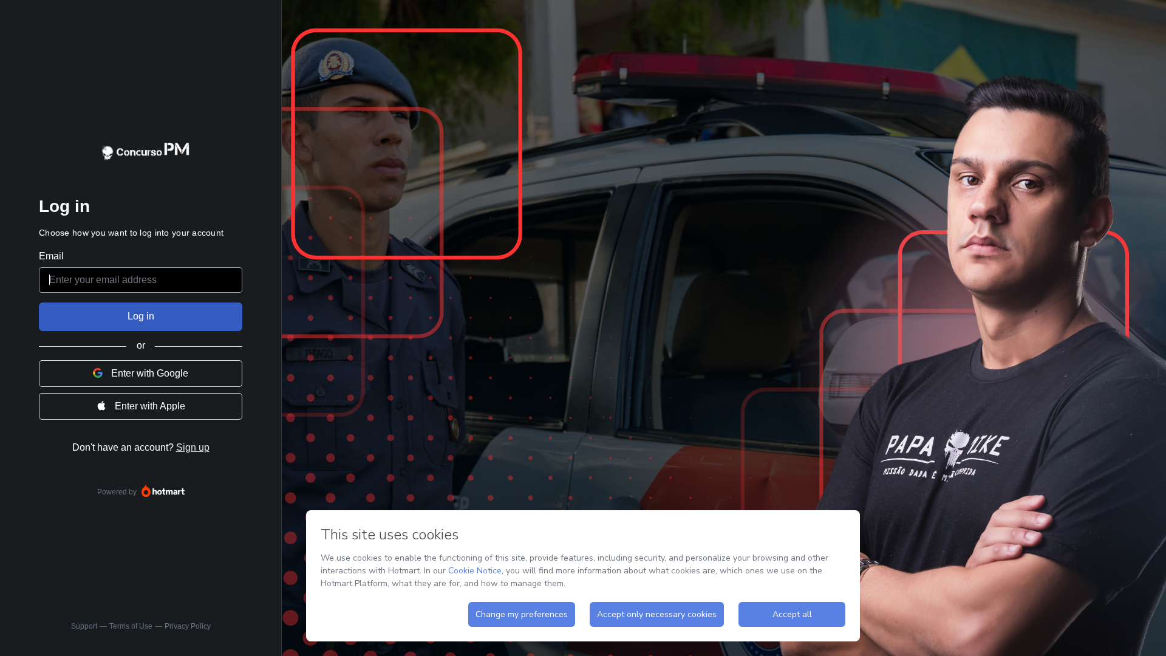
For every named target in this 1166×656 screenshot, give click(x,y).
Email (51, 256)
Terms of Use (130, 626)
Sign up (193, 447)
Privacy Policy (188, 626)
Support (84, 626)
